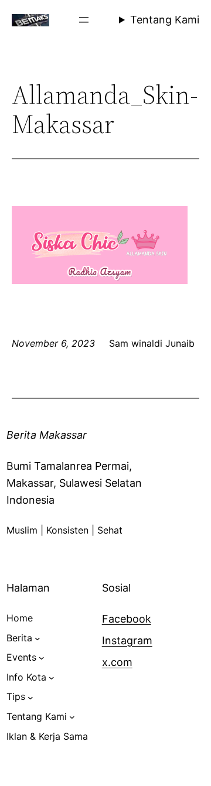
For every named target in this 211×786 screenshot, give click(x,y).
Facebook (126, 619)
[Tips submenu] (30, 697)
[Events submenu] (42, 658)
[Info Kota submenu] (52, 678)
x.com (117, 662)
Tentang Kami (164, 19)
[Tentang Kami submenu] (72, 717)
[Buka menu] (84, 20)
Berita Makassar (46, 435)
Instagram (127, 640)
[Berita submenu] (37, 638)
